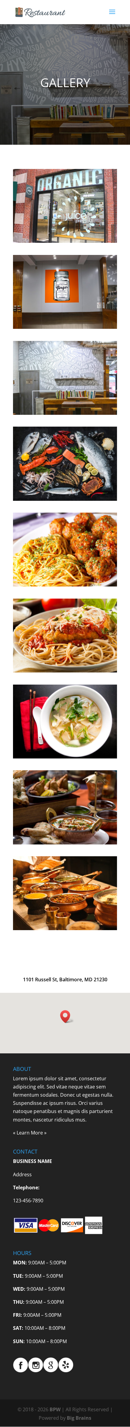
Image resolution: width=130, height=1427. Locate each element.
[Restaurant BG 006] (65, 327)
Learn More (30, 1132)
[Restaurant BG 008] (65, 241)
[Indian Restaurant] (65, 842)
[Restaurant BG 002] (65, 413)
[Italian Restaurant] (65, 584)
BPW (56, 1409)
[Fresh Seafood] (65, 499)
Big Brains (79, 1418)
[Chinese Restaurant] (65, 756)
